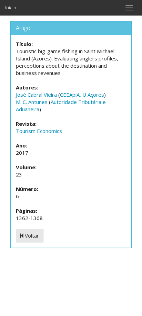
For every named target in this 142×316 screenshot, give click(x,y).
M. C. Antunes (32, 101)
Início (10, 7)
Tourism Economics (39, 130)
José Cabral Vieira (36, 94)
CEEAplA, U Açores (82, 94)
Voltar (31, 235)
